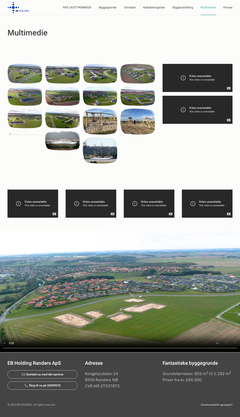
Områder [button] (130, 7)
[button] (25, 73)
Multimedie (208, 7)
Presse (227, 7)
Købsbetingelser (154, 7)
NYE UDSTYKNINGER (77, 7)
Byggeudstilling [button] (182, 7)
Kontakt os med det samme (44, 374)
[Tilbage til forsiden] (19, 7)
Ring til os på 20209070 (45, 385)
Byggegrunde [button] (108, 7)
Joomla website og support (216, 404)
